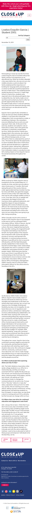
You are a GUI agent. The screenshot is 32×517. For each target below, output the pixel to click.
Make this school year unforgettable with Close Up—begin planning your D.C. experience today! (16, 6)
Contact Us (4, 460)
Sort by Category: (24, 35)
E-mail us (5, 485)
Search (3, 495)
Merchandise (22, 460)
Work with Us (13, 460)
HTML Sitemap (20, 495)
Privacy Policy (10, 495)
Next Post (26, 439)
